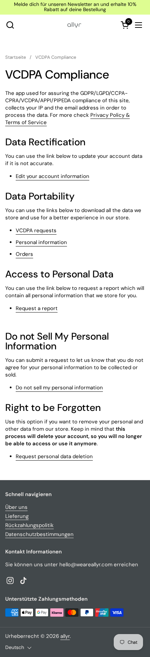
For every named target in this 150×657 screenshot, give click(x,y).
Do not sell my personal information (59, 387)
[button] (10, 25)
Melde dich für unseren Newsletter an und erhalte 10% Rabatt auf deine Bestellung (75, 7)
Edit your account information (52, 176)
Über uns (16, 507)
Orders (24, 254)
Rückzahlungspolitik (29, 525)
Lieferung (17, 516)
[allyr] (74, 25)
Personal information (41, 242)
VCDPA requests (36, 230)
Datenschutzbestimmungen (39, 534)
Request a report (37, 308)
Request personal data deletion (54, 456)
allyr (65, 636)
